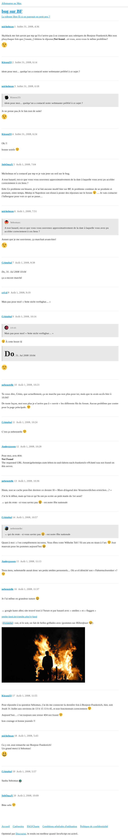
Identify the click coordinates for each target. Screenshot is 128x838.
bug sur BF (12, 11)
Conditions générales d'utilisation (59, 826)
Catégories (18, 826)
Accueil (6, 826)
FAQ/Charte (33, 826)
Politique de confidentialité (94, 826)
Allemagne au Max (12, 3)
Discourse (21, 833)
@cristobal (8, 623)
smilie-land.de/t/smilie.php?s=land (19, 616)
